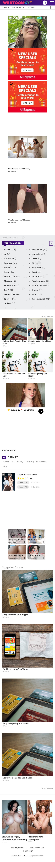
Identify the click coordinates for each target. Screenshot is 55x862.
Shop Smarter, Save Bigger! (40, 341)
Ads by (47, 316)
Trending (30, 461)
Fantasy (10, 263)
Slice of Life (12, 294)
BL (7, 254)
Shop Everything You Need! (37, 374)
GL (34, 263)
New (5, 466)
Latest (6, 461)
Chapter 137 (23, 482)
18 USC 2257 (28, 851)
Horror (9, 272)
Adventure (39, 249)
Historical (38, 267)
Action (10, 249)
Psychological (40, 281)
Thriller (9, 303)
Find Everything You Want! (15, 669)
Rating (20, 461)
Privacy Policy (17, 847)
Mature (37, 276)
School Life (39, 285)
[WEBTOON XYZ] (17, 2)
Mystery (10, 281)
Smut (36, 294)
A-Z (13, 461)
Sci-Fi (9, 290)
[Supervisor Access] (8, 481)
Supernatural (40, 299)
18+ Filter (16, 7)
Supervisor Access (27, 474)
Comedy (38, 254)
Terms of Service (36, 847)
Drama (10, 258)
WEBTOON (21, 856)
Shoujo (36, 290)
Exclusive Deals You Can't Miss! (14, 374)
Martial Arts (12, 276)
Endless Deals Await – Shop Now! (15, 342)
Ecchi (36, 258)
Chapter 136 (23, 487)
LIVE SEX (30, 7)
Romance (11, 285)
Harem (10, 267)
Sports (9, 299)
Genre (4, 7)
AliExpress (6, 346)
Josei (36, 272)
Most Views (41, 461)
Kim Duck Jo (13, 238)
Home (4, 238)
